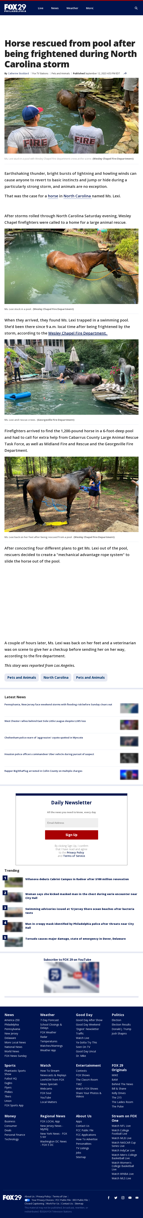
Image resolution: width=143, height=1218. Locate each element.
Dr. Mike (81, 1056)
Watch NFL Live (121, 1126)
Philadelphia (11, 1024)
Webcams (46, 1088)
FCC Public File (84, 1130)
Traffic (80, 1033)
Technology (11, 1139)
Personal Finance (14, 1134)
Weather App (48, 1050)
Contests (81, 1070)
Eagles (8, 1083)
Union (8, 1101)
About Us (83, 1116)
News (9, 1014)
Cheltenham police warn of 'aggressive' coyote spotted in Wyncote (43, 737)
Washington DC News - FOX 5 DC (53, 1143)
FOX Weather (48, 1032)
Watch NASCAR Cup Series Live (124, 1144)
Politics (118, 1014)
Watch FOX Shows (87, 1088)
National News (13, 1047)
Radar (43, 1037)
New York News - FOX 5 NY (53, 1135)
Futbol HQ (10, 1078)
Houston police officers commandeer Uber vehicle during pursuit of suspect (49, 754)
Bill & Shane (119, 1088)
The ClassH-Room (87, 1079)
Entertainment (88, 1065)
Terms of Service (74, 856)
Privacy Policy (75, 852)
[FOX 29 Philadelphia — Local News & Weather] (16, 8)
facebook (109, 1198)
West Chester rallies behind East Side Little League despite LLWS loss (45, 721)
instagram (123, 1198)
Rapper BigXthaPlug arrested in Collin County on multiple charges (43, 771)
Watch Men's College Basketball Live (124, 1156)
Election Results (121, 1024)
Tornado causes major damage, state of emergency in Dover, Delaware (75, 938)
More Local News (15, 1042)
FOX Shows (83, 1075)
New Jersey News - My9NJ (51, 1127)
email (137, 1198)
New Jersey (11, 1033)
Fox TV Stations (40, 73)
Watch (45, 1065)
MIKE (115, 1075)
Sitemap (81, 1157)
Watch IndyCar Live (123, 1150)
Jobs (78, 1152)
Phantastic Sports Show (15, 1072)
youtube (130, 1198)
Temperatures (48, 1041)
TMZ (79, 1084)
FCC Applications (86, 1134)
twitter (116, 1198)
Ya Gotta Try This (86, 1042)
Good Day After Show (89, 1020)
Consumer (10, 1126)
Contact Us (82, 1126)
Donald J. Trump (121, 1029)
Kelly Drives (119, 1093)
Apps (79, 1121)
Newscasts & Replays (53, 1075)
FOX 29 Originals (119, 1067)
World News (11, 1051)
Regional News (52, 1116)
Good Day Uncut (86, 1051)
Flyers (8, 1087)
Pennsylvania (12, 1029)
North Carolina (77, 195)
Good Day (84, 1014)
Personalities (83, 1143)
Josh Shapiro (119, 1033)
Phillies (8, 1092)
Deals (7, 1130)
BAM (115, 1079)
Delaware (10, 1038)
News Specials (49, 1084)
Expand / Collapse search (136, 8)
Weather (47, 1014)
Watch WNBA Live (123, 1174)
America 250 (12, 1020)
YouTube (45, 1097)
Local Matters (48, 1102)
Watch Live (82, 1038)
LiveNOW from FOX (52, 1079)
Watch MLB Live (121, 1138)
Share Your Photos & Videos (88, 1094)
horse (53, 195)
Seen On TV (83, 1047)
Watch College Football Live (120, 1131)
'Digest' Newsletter (87, 1029)
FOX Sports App (13, 1105)
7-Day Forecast (49, 1020)
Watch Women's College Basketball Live (123, 1166)
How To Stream (49, 1070)
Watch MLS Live (121, 1178)
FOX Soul (45, 1093)
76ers (7, 1096)
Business (9, 1121)
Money (10, 1116)
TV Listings (82, 1148)
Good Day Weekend (88, 1024)
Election (116, 1020)
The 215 (117, 1097)
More (89, 8)
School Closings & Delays (51, 1026)
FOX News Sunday (15, 1056)
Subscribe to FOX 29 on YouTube (67, 960)
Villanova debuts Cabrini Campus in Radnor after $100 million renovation (77, 879)
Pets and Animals (61, 73)
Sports (9, 1065)
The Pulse (118, 1106)
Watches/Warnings (51, 1045)
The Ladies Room (122, 1102)
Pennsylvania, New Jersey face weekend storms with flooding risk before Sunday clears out (58, 704)
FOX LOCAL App (50, 1121)
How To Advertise (87, 1139)
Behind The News (122, 1084)
